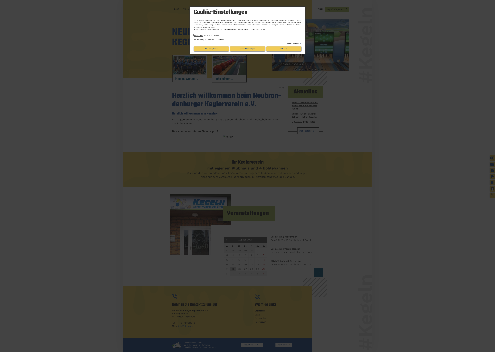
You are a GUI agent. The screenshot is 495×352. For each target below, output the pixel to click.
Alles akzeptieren (211, 49)
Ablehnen (283, 49)
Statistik (220, 40)
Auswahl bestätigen (247, 49)
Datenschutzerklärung (213, 35)
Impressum (198, 35)
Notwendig (200, 40)
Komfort (211, 40)
